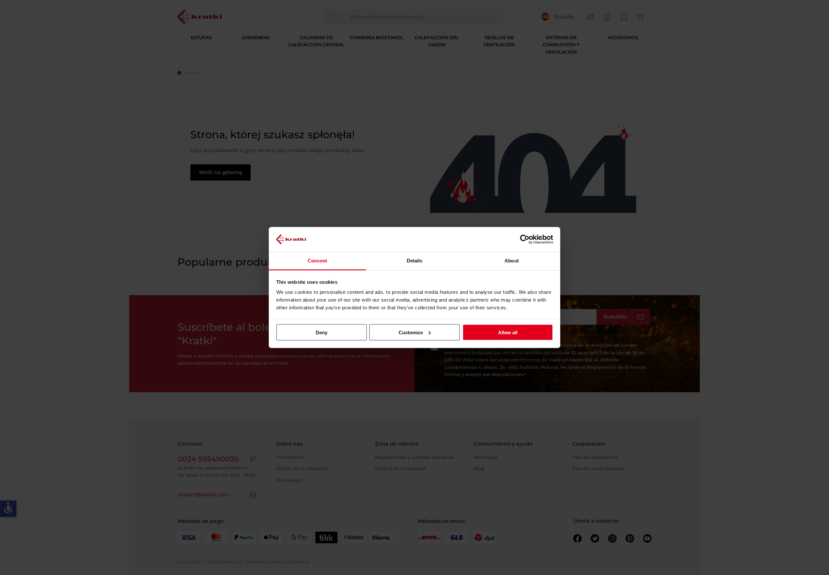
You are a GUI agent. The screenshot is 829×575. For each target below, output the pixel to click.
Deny (321, 332)
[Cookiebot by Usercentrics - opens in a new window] (524, 239)
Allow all (507, 332)
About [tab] (512, 260)
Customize (411, 332)
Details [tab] (415, 260)
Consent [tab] (317, 260)
